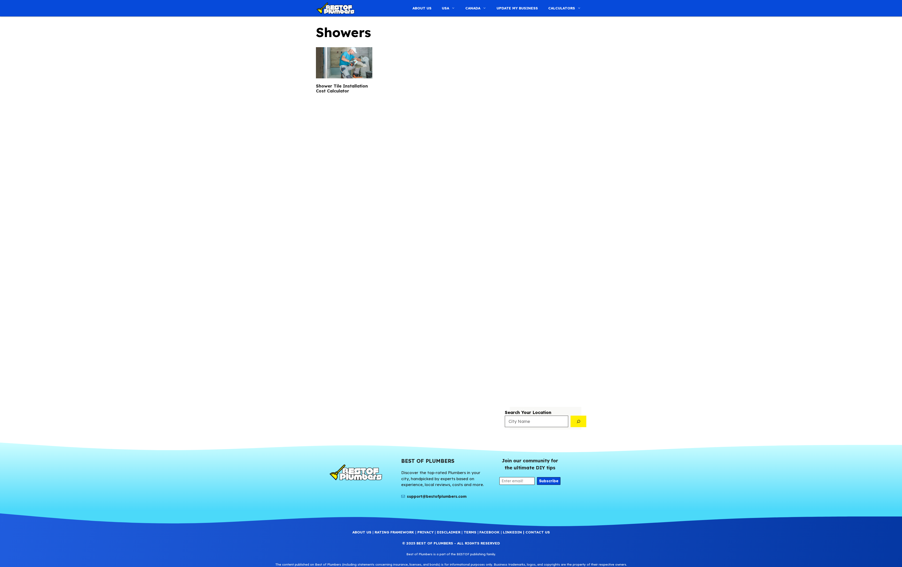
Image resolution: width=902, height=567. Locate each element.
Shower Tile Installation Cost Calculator (342, 88)
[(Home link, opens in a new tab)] (356, 472)
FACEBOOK (489, 532)
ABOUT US (422, 8)
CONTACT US (537, 532)
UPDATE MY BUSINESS (517, 8)
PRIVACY (425, 532)
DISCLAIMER (448, 532)
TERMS (470, 532)
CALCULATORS (561, 8)
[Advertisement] (545, 208)
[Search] (579, 421)
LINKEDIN (512, 532)
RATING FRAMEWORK (394, 532)
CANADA (472, 8)
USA (445, 8)
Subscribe (548, 481)
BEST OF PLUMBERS (434, 543)
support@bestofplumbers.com (437, 496)
